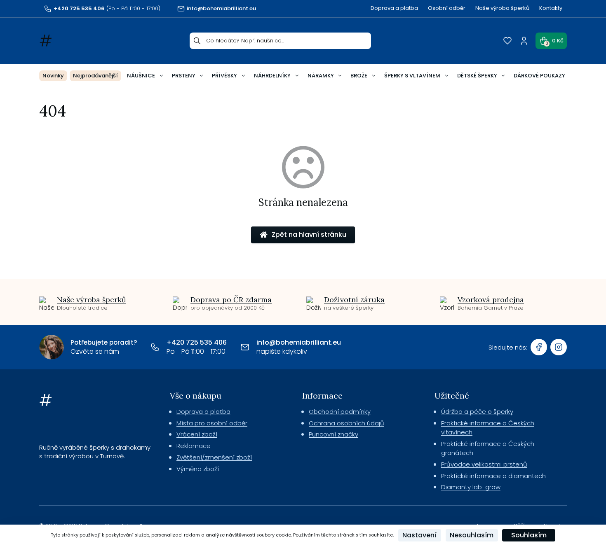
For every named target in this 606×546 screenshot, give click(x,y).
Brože (358, 75)
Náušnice (141, 75)
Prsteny (183, 75)
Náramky (321, 75)
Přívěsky (224, 75)
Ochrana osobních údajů (346, 423)
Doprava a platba (394, 8)
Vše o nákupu (195, 395)
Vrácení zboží (196, 434)
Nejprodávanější (95, 75)
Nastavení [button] (419, 535)
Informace (322, 395)
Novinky (53, 75)
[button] (551, 41)
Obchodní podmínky (340, 411)
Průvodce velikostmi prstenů (484, 464)
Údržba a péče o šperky (477, 411)
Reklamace (193, 445)
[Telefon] (155, 347)
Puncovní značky (333, 434)
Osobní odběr (446, 8)
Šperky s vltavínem (412, 75)
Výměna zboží (197, 468)
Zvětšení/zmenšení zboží (214, 457)
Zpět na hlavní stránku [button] (309, 234)
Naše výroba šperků (502, 8)
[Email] (245, 347)
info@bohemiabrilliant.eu (298, 342)
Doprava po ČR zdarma (231, 299)
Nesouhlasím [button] (471, 535)
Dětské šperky (477, 75)
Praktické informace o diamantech (493, 475)
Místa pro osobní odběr (211, 423)
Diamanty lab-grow (470, 487)
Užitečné (452, 395)
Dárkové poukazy (539, 75)
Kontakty (550, 8)
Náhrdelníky (272, 75)
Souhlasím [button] (529, 535)
